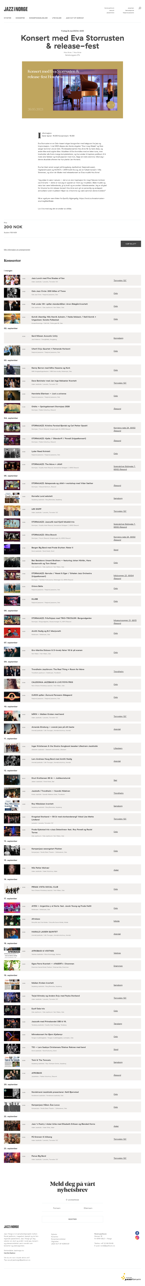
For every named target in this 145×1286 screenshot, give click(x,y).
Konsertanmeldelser (38, 18)
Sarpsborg (118, 498)
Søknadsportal (129, 10)
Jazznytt (111, 10)
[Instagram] (137, 1239)
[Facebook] (137, 1234)
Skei (115, 780)
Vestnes (117, 953)
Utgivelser (56, 18)
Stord (116, 549)
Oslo (116, 293)
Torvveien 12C (120, 280)
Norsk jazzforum (109, 8)
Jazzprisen (131, 8)
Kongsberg (118, 338)
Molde (117, 921)
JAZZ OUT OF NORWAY (75, 18)
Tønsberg (118, 1023)
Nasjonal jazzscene (128, 12)
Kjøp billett (131, 244)
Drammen (118, 966)
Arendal (117, 729)
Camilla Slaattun (9, 1253)
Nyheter (7, 18)
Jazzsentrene (110, 12)
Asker (116, 870)
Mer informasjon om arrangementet (17, 250)
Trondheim (119, 671)
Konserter (20, 18)
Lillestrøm (118, 748)
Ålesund (117, 408)
